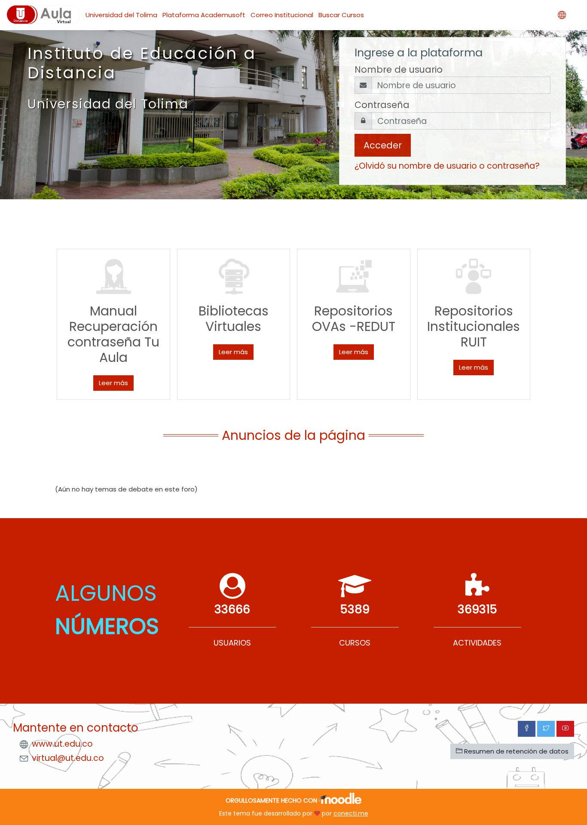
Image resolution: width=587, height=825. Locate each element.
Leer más (113, 382)
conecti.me (350, 813)
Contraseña (382, 105)
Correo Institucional (282, 14)
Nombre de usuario (399, 69)
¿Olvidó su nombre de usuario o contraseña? (447, 166)
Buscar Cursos (341, 14)
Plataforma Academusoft (203, 14)
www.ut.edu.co (62, 744)
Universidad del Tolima (121, 14)
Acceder (383, 145)
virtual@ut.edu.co (68, 758)
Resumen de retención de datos (515, 751)
